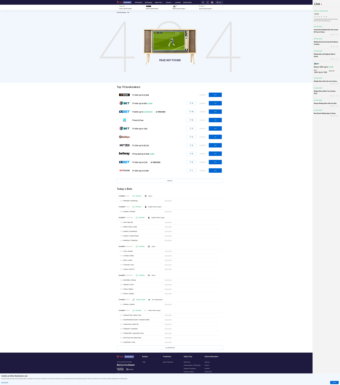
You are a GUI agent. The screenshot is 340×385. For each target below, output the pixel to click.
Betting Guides (187, 2)
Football (138, 196)
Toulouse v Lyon (129, 265)
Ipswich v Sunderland (130, 231)
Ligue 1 (150, 196)
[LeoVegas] (123, 137)
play (215, 94)
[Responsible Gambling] (128, 368)
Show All (170, 180)
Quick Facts (203, 94)
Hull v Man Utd (128, 222)
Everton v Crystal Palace (131, 236)
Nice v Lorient (128, 260)
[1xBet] (123, 162)
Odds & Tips (158, 2)
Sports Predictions (168, 362)
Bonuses (168, 2)
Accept (334, 382)
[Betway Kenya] (123, 154)
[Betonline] (123, 170)
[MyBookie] (123, 95)
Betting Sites (138, 2)
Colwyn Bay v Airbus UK (131, 324)
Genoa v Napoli (128, 289)
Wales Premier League (154, 310)
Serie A (153, 275)
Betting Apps (148, 2)
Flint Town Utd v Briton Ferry (132, 338)
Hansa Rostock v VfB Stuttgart (192, 365)
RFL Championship (157, 299)
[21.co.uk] (123, 120)
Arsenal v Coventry (129, 211)
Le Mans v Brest (129, 256)
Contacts (207, 368)
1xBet (143, 362)
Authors (207, 365)
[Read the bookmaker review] (130, 7)
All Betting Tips (170, 347)
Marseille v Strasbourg (131, 201)
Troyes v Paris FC (129, 269)
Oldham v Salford (129, 304)
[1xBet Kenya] (123, 112)
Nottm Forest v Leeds (130, 227)
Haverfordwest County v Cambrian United (136, 320)
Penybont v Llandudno (131, 329)
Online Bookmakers (121, 12)
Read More (168, 200)
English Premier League (154, 207)
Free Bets (178, 2)
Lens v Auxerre (128, 251)
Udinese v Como (129, 284)
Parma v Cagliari (129, 293)
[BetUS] (123, 145)
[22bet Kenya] (123, 103)
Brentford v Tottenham (131, 240)
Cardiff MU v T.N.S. (129, 342)
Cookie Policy (208, 371)
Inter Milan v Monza (130, 280)
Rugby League (140, 299)
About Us (207, 362)
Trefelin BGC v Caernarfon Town (134, 333)
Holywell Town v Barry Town (132, 315)
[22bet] (123, 128)
